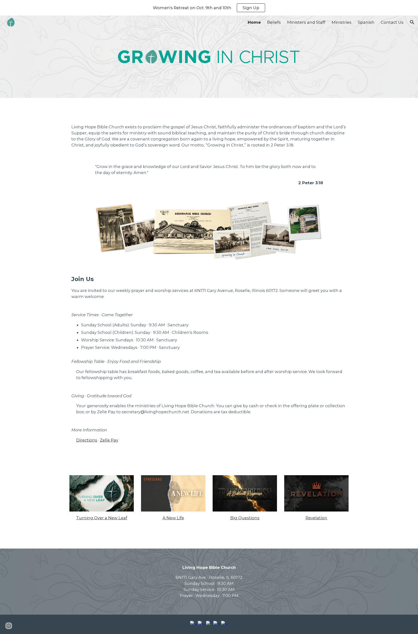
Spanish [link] (366, 22)
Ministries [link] (341, 22)
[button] (412, 22)
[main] (209, 136)
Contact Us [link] (392, 22)
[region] (209, 7)
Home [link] (254, 22)
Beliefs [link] (274, 22)
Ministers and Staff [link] (306, 22)
